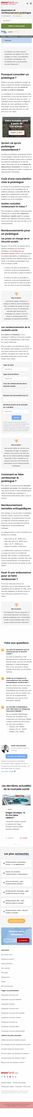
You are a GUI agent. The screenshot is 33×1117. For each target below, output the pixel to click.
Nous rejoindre (5, 968)
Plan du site (26, 1087)
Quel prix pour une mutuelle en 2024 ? (12, 1062)
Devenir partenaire (6, 964)
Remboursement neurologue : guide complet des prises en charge (17, 892)
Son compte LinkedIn (7, 771)
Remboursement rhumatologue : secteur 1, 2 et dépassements (16, 863)
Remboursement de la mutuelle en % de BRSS (15, 406)
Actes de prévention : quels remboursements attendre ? (14, 883)
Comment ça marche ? (7, 959)
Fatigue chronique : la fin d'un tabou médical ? (15, 815)
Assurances (4, 973)
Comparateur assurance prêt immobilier (13, 1013)
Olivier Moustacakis (18, 746)
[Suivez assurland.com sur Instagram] (13, 1076)
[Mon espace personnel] (27, 3)
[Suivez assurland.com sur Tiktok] (15, 1076)
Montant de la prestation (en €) (15, 395)
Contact (3, 982)
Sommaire (8, 40)
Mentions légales (6, 1083)
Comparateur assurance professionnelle (13, 1031)
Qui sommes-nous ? (7, 955)
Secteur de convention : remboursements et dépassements (17, 873)
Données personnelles (19, 1083)
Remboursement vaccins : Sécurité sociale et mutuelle (17, 911)
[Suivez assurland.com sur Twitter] (5, 1076)
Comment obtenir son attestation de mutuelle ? (15, 1053)
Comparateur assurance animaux (11, 1017)
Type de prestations (11, 374)
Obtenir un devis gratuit (16, 26)
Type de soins (8, 365)
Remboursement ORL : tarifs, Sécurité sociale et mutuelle (15, 902)
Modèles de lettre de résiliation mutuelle (13, 1040)
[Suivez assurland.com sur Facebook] (2, 1076)
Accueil (3, 36)
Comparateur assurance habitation (11, 999)
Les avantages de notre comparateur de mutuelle (16, 1044)
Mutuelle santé (12, 36)
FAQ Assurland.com (7, 986)
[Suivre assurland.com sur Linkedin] (7, 1076)
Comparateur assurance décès (10, 1026)
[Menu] (31, 3)
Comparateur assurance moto (10, 1008)
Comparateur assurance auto (9, 995)
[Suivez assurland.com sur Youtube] (10, 1076)
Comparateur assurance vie (9, 1022)
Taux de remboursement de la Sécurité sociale (15, 385)
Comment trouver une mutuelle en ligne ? (13, 1058)
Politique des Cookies (7, 1087)
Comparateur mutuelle (8, 1004)
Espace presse (5, 977)
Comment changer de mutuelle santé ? (12, 1049)
